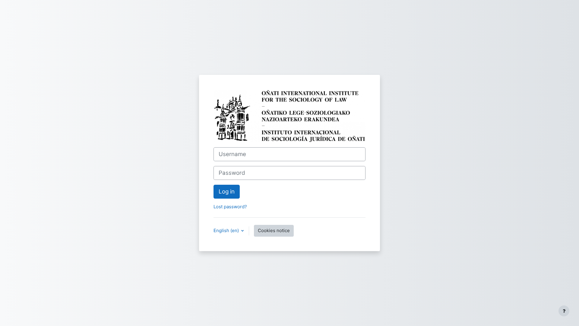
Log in (227, 191)
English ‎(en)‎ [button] (227, 230)
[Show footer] (563, 310)
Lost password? (230, 206)
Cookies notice (274, 230)
